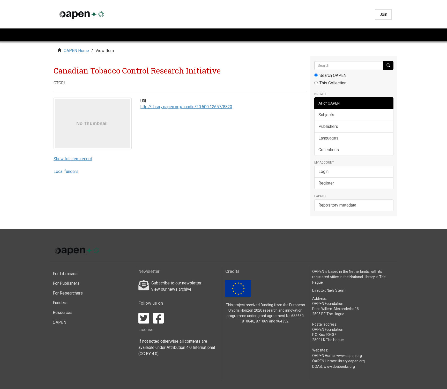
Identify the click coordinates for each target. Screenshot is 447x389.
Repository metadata (337, 205)
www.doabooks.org (339, 366)
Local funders (66, 171)
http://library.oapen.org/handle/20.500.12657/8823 (186, 106)
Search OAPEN (332, 75)
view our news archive (171, 289)
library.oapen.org (351, 361)
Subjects (326, 114)
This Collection (332, 82)
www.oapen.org (349, 356)
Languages (328, 138)
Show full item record (73, 158)
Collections (328, 149)
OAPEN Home (76, 50)
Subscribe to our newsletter (176, 283)
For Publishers (66, 283)
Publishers (328, 126)
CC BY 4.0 (148, 353)
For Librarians (65, 273)
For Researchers (68, 293)
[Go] (388, 65)
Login (323, 171)
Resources (62, 312)
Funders (60, 302)
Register (326, 183)
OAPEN (59, 322)
